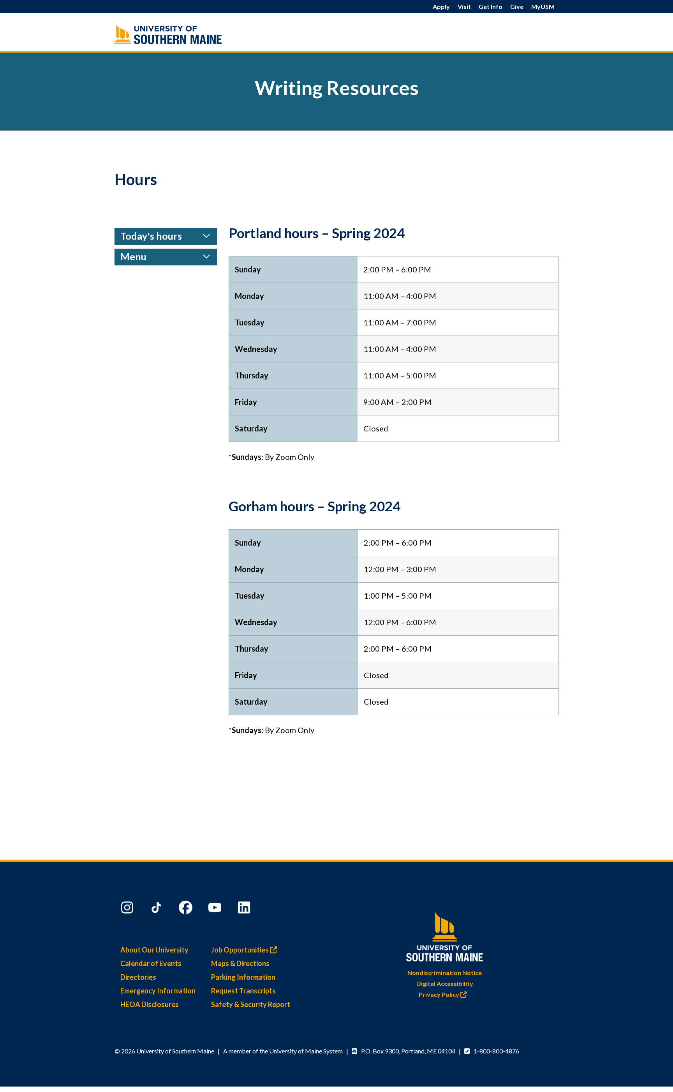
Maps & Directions (240, 963)
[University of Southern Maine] (445, 934)
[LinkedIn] (245, 909)
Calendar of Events (150, 963)
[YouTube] (216, 909)
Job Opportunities (240, 949)
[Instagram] (128, 909)
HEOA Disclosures (149, 1004)
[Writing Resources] (185, 34)
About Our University (154, 949)
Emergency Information (158, 990)
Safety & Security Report (250, 1004)
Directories (138, 977)
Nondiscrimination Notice (444, 972)
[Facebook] (186, 909)
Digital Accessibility (444, 983)
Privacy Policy (439, 994)
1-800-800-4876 (496, 1051)
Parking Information (243, 977)
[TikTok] (157, 909)
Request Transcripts (243, 990)
